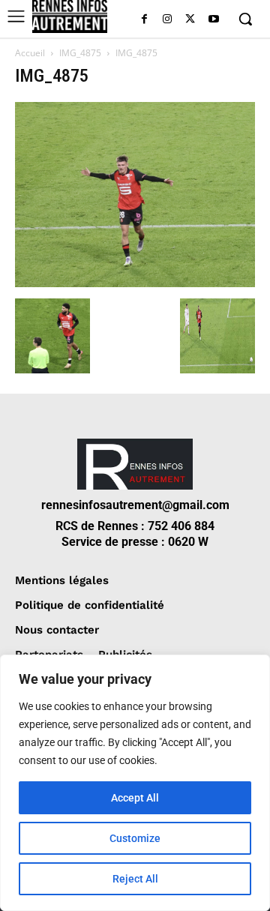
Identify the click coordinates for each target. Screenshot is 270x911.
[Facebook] (144, 19)
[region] (135, 783)
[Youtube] (213, 19)
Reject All (135, 879)
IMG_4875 (80, 52)
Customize (135, 838)
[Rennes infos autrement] (69, 16)
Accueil (30, 52)
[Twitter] (190, 19)
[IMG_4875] (135, 283)
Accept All (135, 798)
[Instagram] (167, 19)
